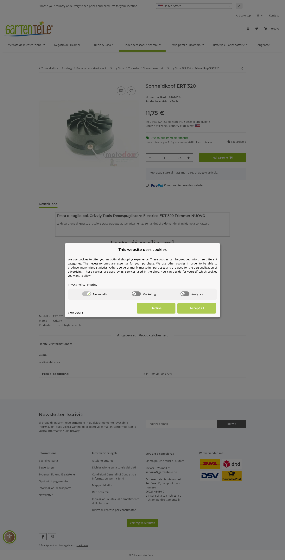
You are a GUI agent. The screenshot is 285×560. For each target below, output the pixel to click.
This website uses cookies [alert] (142, 249)
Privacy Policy (76, 284)
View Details (76, 312)
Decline (156, 308)
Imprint (92, 284)
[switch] (86, 293)
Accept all (197, 308)
